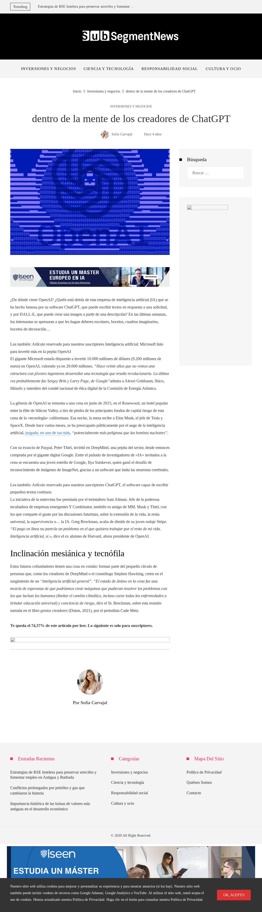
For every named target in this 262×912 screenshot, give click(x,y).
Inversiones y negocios (131, 106)
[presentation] (34, 5)
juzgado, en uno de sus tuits (47, 433)
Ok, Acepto (233, 895)
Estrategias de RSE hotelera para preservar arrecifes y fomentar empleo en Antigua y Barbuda (86, 6)
